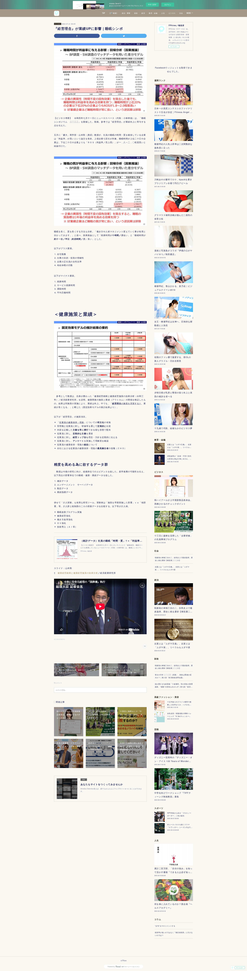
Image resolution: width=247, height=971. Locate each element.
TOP (103, 13)
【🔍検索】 (113, 13)
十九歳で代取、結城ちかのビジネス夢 (173, 428)
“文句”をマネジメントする (165, 926)
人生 (163, 13)
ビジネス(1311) (59, 639)
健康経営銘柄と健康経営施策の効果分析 (78, 572)
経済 (143, 13)
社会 (181, 13)
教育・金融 (153, 13)
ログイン (167, 4)
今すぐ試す (152, 4)
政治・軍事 (126, 13)
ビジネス (172, 13)
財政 (136, 13)
